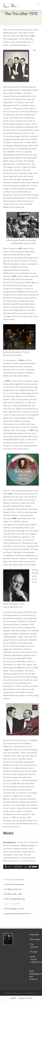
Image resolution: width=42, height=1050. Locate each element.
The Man (33, 952)
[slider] (35, 866)
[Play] (6, 867)
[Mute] (30, 867)
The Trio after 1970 (12, 904)
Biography (34, 934)
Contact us (33, 979)
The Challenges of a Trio (14, 909)
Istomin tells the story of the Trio (18, 913)
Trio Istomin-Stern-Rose (14, 884)
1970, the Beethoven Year (15, 899)
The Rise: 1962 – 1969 (13, 894)
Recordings (34, 939)
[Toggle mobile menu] (38, 4)
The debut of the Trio (13, 889)
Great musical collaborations (34, 959)
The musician (34, 945)
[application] (21, 867)
